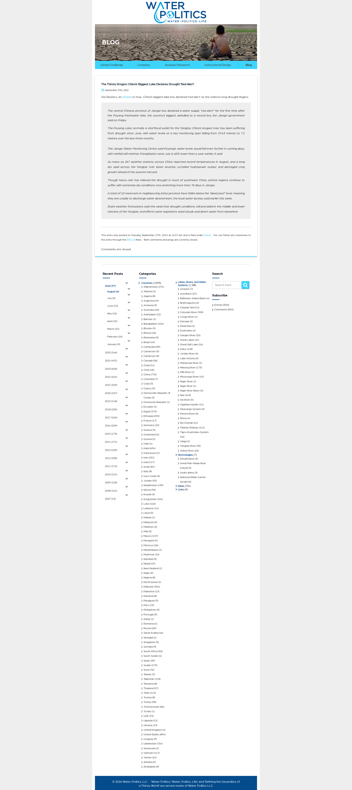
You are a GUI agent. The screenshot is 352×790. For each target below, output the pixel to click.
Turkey (147, 702)
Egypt (147, 411)
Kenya (147, 490)
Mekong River (188, 367)
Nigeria (148, 577)
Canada (148, 360)
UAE (146, 716)
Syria (146, 670)
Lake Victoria (187, 358)
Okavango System (190, 409)
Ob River (185, 400)
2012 (111, 458)
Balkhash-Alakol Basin (193, 298)
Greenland (150, 434)
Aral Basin (186, 294)
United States (151, 734)
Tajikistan (149, 679)
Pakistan (149, 586)
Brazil (147, 342)
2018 (111, 409)
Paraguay (149, 600)
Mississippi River (189, 377)
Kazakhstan (150, 485)
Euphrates (186, 330)
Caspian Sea (187, 307)
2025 (111, 352)
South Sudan (151, 656)
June (112, 306)
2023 (111, 369)
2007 (110, 499)
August (113, 291)
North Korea (151, 582)
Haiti (146, 444)
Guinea (148, 439)
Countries (147, 283)
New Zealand (151, 568)
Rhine (183, 418)
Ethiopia (148, 416)
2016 (111, 425)
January (113, 344)
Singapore (149, 642)
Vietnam (148, 753)
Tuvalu (147, 711)
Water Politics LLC (134, 781)
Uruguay (148, 739)
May (112, 313)
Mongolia (149, 540)
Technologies (185, 455)
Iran (146, 457)
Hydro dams (187, 472)
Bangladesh (150, 324)
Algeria (148, 296)
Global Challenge (111, 65)
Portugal (149, 614)
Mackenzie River (189, 363)
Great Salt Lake (189, 344)
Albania (148, 291)
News (181, 486)
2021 (111, 385)
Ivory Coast (150, 476)
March (113, 329)
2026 (110, 286)
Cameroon (150, 351)
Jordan (148, 480)
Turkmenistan (151, 707)
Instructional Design (218, 65)
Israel (147, 467)
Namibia (148, 559)
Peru (146, 605)
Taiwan (147, 674)
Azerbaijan (150, 314)
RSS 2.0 (131, 240)
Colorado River (188, 312)
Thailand (148, 688)
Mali (146, 531)
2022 (111, 377)
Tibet (146, 693)
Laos (146, 504)
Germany (149, 425)
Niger (147, 573)
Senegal (148, 637)
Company (143, 65)
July (111, 298)
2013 (111, 450)
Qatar (147, 619)
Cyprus (148, 388)
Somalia (148, 647)
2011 (111, 466)
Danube (184, 321)
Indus (183, 349)
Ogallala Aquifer (189, 404)
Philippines (150, 610)
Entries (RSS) (221, 305)
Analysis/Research (177, 65)
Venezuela (149, 748)
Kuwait (147, 494)
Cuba (147, 383)
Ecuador (148, 407)
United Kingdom (153, 730)
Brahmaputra (187, 303)
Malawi (147, 517)
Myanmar (149, 554)
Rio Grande (186, 423)
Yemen (148, 757)
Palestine (149, 591)
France (148, 420)
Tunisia (148, 697)
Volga (183, 441)
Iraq (146, 462)
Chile (146, 370)
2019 (111, 401)
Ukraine (148, 725)
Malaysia (149, 522)
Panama (148, 596)
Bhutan (148, 328)
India (146, 448)
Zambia (148, 762)
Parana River (187, 413)
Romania (149, 623)
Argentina (149, 301)
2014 (111, 442)
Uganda (148, 720)
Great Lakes (187, 340)
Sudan (147, 665)
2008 (111, 491)
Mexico (148, 536)
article (126, 97)
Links (181, 489)
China (207, 235)
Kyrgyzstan (150, 499)
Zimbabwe (149, 766)
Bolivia (147, 333)
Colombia (149, 379)
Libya (147, 513)
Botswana (149, 337)
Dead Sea (185, 326)
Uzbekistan (150, 743)
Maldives (149, 527)
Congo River (187, 317)
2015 (111, 434)
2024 (111, 360)
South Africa (151, 651)
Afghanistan (151, 287)
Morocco (148, 545)
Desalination (187, 459)
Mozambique (151, 550)
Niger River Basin (190, 390)
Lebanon (149, 508)
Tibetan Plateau (189, 427)
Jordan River (187, 353)
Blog (249, 65)
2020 (111, 393)
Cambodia (149, 347)
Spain (147, 660)
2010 (111, 474)
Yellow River (187, 450)
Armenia (148, 305)
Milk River (185, 372)
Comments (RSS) (224, 309)
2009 (111, 482)
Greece (148, 430)
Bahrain (148, 319)
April (112, 321)
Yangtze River (188, 446)
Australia (149, 310)
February (114, 336)
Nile (182, 395)
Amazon (185, 289)
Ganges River (187, 335)
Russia (147, 628)
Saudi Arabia (151, 633)
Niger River (186, 381)
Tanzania (149, 684)
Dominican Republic (155, 402)
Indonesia (149, 453)
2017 (111, 417)
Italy (146, 471)
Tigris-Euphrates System (194, 432)
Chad (147, 365)
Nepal (147, 563)
